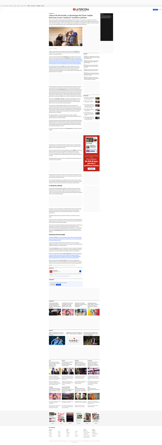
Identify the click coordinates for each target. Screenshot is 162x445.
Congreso (69, 265)
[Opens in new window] (70, 422)
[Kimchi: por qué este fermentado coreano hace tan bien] (94, 396)
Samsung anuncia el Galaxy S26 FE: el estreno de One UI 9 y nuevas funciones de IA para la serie (93, 305)
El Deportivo (18, 5)
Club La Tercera (33, 5)
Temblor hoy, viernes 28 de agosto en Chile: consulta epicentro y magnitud (74, 333)
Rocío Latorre (63, 26)
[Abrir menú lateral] (1, 9)
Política (4, 5)
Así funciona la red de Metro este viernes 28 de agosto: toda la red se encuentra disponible (90, 333)
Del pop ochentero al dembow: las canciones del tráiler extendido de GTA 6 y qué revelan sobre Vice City (80, 364)
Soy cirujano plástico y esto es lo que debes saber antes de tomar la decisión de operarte (80, 382)
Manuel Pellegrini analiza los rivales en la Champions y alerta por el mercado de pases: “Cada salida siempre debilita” (93, 383)
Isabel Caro (58, 26)
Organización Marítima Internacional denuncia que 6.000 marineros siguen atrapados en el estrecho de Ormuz (91, 62)
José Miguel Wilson (53, 26)
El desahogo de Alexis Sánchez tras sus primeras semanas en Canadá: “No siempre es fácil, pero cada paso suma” (93, 378)
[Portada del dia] (91, 152)
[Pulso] (61, 422)
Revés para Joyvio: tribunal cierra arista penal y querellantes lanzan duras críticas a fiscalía (91, 70)
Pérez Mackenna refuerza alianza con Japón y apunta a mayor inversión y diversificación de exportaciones (91, 66)
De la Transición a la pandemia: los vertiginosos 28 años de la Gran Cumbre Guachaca (68, 390)
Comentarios (55, 48)
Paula (89, 387)
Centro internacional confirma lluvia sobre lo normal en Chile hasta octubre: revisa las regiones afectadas (55, 305)
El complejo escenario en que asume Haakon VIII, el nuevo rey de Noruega (81, 402)
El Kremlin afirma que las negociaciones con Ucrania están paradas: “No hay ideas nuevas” (80, 390)
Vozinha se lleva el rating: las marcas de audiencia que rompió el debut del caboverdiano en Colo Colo (89, 98)
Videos (25, 5)
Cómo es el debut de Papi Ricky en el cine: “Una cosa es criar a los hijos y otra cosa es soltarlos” (67, 406)
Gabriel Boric (66, 265)
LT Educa (42, 5)
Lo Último (28, 5)
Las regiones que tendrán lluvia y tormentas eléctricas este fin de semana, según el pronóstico (80, 377)
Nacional (7, 5)
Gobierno (57, 265)
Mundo (22, 5)
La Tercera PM (51, 13)
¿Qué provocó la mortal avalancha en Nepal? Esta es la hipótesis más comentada (81, 305)
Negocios (11, 5)
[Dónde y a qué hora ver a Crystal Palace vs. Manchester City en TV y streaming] (57, 340)
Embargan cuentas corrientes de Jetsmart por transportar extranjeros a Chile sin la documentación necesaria (67, 383)
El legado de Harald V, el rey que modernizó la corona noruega (89, 101)
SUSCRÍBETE (91, 168)
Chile (50, 360)
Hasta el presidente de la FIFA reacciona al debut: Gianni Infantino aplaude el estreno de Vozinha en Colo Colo (90, 114)
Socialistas (73, 265)
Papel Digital (38, 5)
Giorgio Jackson (61, 265)
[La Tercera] (53, 422)
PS (71, 265)
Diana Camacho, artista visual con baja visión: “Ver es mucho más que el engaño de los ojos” (94, 402)
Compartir (51, 48)
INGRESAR (159, 9)
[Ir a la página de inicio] (81, 9)
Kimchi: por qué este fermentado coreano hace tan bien (93, 389)
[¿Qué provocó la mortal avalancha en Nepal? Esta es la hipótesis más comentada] (81, 312)
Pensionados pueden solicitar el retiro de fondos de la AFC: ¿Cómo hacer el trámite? (89, 110)
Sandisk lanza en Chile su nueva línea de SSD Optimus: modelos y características (55, 402)
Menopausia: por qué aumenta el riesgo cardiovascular (93, 406)
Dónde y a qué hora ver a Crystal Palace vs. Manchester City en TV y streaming (56, 333)
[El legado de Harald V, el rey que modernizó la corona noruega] (97, 102)
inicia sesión (52, 284)
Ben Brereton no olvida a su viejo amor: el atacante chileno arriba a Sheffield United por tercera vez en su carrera (93, 364)
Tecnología (14, 5)
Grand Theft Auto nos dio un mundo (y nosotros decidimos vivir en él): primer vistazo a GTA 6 (67, 305)
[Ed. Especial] (78, 422)
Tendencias (77, 360)
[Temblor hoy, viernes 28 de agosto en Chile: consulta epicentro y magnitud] (74, 340)
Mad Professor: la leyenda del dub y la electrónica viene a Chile (67, 402)
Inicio (1, 5)
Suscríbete (58, 284)
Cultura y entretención (66, 387)
